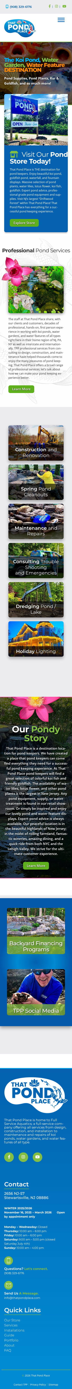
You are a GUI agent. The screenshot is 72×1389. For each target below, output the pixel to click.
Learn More (21, 389)
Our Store (12, 1320)
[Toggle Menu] (61, 20)
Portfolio (11, 1340)
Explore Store (24, 222)
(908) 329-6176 (21, 7)
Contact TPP (20, 1384)
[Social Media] (50, 7)
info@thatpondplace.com (22, 1298)
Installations (14, 1330)
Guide (9, 1335)
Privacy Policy (38, 1384)
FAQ (7, 1350)
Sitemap (53, 1384)
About (9, 1345)
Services (10, 1325)
